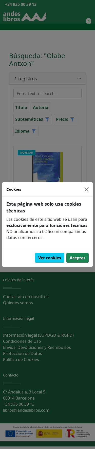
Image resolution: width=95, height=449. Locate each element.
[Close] (87, 189)
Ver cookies (49, 258)
